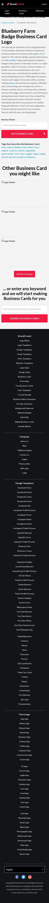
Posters (24, 659)
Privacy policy (24, 464)
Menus (24, 645)
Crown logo (24, 759)
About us (24, 441)
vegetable (30, 150)
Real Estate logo (24, 836)
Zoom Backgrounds (24, 630)
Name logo (24, 827)
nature (31, 147)
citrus (22, 153)
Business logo (24, 737)
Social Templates (24, 354)
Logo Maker (7, 12)
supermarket (7, 153)
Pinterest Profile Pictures (24, 555)
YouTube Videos (24, 620)
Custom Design (24, 395)
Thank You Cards (24, 672)
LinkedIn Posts (24, 537)
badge (42, 153)
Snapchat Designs (24, 562)
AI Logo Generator (24, 404)
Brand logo (24, 732)
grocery (13, 157)
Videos (24, 681)
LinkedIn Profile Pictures (24, 542)
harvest (5, 157)
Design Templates (24, 350)
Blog (24, 446)
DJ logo (24, 766)
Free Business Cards (24, 386)
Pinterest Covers (24, 551)
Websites (40, 10)
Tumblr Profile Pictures (24, 580)
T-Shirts (24, 677)
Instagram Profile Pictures (24, 528)
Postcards (24, 654)
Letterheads (24, 690)
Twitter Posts (24, 602)
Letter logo (24, 807)
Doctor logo (24, 771)
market (21, 150)
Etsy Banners (24, 695)
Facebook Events (24, 501)
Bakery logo (25, 723)
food (42, 53)
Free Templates (24, 390)
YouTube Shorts (24, 616)
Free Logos (24, 381)
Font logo (25, 789)
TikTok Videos (24, 575)
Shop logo (24, 845)
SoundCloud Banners (24, 566)
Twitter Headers (24, 598)
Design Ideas (24, 372)
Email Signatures (25, 636)
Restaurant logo (24, 840)
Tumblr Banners (24, 584)
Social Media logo (24, 849)
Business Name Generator (24, 399)
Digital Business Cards (24, 422)
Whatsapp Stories (24, 607)
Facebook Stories (24, 492)
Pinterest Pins (24, 546)
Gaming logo (24, 798)
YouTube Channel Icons (24, 625)
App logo (24, 719)
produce (21, 157)
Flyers (24, 650)
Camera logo (24, 741)
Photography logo (24, 831)
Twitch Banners (24, 589)
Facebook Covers (24, 497)
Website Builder (24, 413)
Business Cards (23, 12)
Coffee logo (24, 746)
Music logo (24, 822)
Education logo (24, 780)
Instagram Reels (24, 519)
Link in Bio (24, 417)
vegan (36, 153)
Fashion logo (24, 784)
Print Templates (24, 358)
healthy (12, 60)
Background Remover (24, 408)
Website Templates (24, 363)
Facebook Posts (24, 488)
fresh (24, 147)
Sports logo (24, 854)
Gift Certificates (25, 663)
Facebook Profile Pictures (24, 510)
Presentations (24, 704)
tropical (13, 150)
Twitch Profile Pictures (24, 593)
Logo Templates (24, 345)
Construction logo (24, 755)
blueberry (30, 157)
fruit (16, 153)
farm (37, 147)
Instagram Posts (24, 515)
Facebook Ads (24, 506)
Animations (24, 686)
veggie (29, 153)
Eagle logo (24, 775)
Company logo (25, 750)
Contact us (24, 455)
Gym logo (25, 802)
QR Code (24, 699)
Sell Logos (24, 468)
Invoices (24, 641)
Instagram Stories (24, 524)
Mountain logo (24, 818)
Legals (24, 459)
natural (12, 83)
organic (5, 150)
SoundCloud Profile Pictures (25, 571)
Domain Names (24, 426)
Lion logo (24, 813)
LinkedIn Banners (24, 533)
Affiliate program (24, 450)
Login (24, 473)
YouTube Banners (24, 611)
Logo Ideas (24, 368)
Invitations (24, 668)
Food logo (24, 793)
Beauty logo (24, 728)
